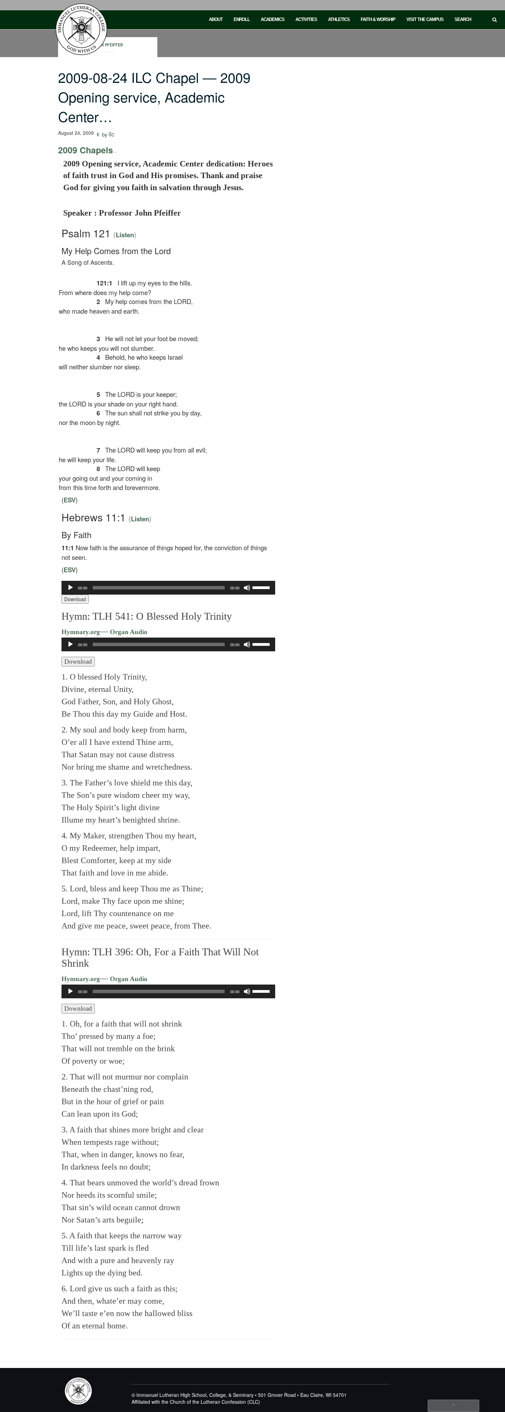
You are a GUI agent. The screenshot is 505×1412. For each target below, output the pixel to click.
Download (75, 599)
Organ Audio (127, 632)
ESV (70, 499)
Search (462, 19)
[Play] (70, 587)
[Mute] (247, 587)
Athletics (339, 19)
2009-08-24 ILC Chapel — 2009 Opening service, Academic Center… (154, 96)
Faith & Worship (378, 19)
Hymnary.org (80, 632)
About (216, 19)
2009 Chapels (85, 150)
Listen (125, 234)
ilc (111, 133)
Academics (272, 19)
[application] (168, 588)
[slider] (262, 587)
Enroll (242, 19)
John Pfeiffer (107, 45)
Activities (306, 19)
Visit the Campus (425, 19)
